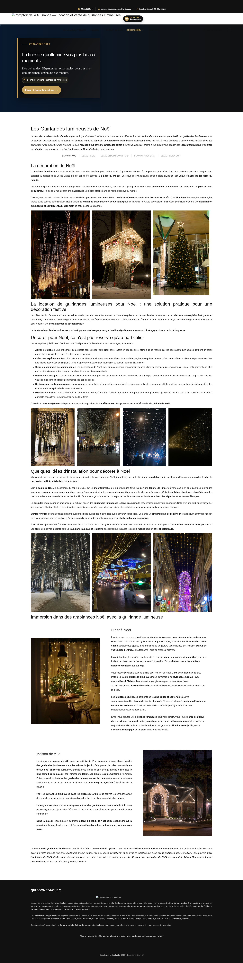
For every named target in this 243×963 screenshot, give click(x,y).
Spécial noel (134, 30)
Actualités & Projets (74, 30)
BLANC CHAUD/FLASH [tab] (144, 156)
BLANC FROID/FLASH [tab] (171, 156)
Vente (168, 30)
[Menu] (229, 30)
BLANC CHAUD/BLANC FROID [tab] (115, 156)
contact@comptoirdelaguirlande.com (116, 9)
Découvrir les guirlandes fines (39, 90)
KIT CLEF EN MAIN (114, 30)
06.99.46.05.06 (87, 9)
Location (154, 30)
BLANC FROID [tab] (88, 156)
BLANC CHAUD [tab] (69, 156)
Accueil (94, 30)
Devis (181, 30)
